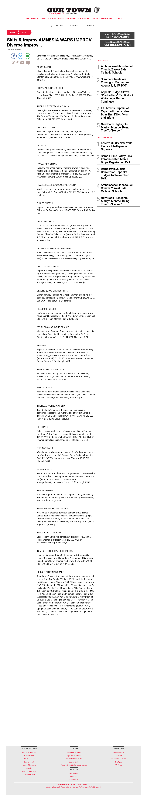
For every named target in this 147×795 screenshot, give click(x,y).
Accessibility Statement (92, 787)
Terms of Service (66, 787)
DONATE (134, 3)
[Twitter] (20, 56)
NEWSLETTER (121, 3)
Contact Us (90, 25)
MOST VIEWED (102, 61)
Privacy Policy (78, 787)
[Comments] (27, 56)
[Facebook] (14, 56)
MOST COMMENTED (104, 137)
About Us (60, 25)
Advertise (74, 25)
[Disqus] (51, 652)
